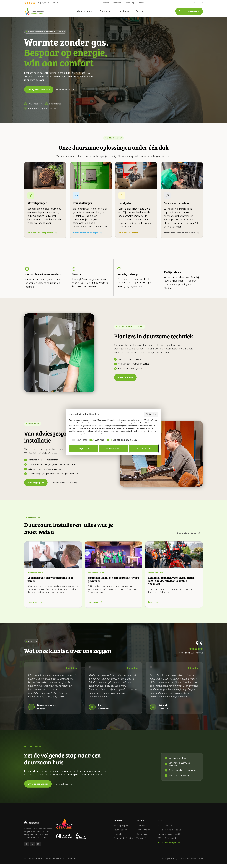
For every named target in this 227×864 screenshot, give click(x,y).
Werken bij (130, 3)
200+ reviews (52, 3)
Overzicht (152, 414)
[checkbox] (78, 440)
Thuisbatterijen (120, 830)
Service (140, 11)
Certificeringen (143, 830)
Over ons (105, 3)
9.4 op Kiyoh (41, 3)
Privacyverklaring (169, 858)
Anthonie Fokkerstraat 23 (169, 834)
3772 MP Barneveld (167, 838)
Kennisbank (117, 3)
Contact (141, 3)
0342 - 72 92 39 (165, 825)
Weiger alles (83, 448)
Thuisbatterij (106, 11)
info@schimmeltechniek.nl (169, 830)
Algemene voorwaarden (192, 858)
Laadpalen (124, 11)
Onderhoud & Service (123, 838)
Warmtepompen (85, 11)
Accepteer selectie (113, 448)
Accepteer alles (143, 448)
